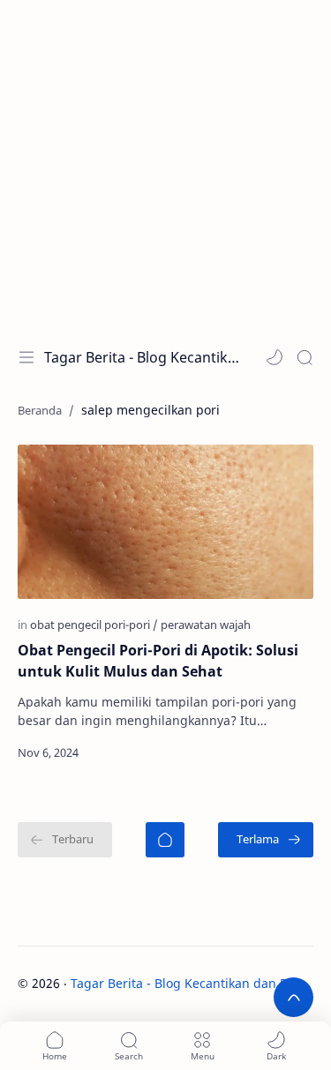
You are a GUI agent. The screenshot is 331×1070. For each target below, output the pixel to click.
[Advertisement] (165, 165)
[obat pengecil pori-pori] (94, 624)
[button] (274, 357)
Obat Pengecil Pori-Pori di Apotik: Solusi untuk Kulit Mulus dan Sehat (158, 660)
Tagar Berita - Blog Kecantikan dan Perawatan (142, 357)
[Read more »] (280, 752)
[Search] (304, 357)
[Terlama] (265, 839)
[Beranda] (165, 839)
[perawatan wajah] (206, 624)
